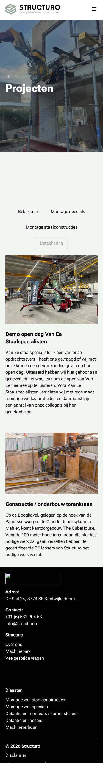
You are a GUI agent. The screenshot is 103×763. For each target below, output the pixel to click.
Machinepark (18, 651)
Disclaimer (15, 755)
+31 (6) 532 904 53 (23, 616)
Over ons (13, 644)
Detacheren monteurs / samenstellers (41, 713)
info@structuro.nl (22, 623)
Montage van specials (26, 706)
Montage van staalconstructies (35, 699)
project (20, 77)
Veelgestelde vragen (24, 658)
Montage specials (68, 211)
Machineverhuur (21, 727)
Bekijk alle (28, 211)
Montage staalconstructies (51, 227)
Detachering (51, 243)
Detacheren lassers (23, 720)
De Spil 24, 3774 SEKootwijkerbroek (40, 598)
